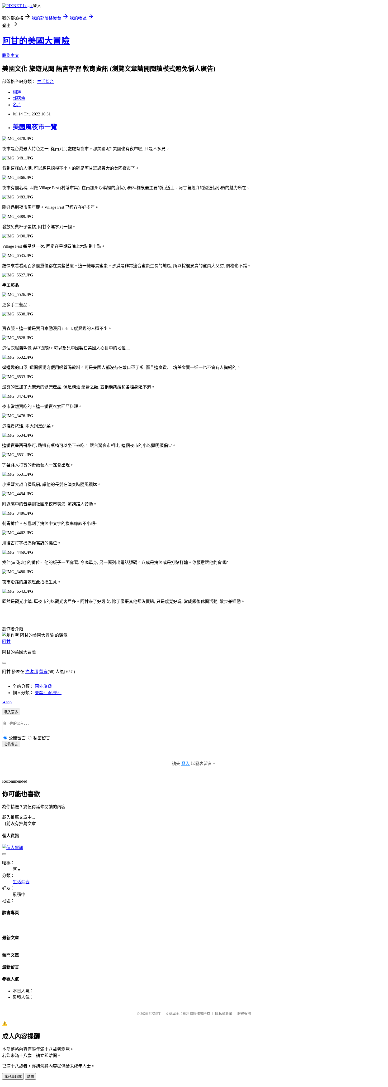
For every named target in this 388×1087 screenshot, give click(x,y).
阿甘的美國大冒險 (36, 41)
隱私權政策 (223, 1014)
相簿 (17, 92)
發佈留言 (11, 744)
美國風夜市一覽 (35, 127)
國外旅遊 (43, 686)
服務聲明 (244, 1014)
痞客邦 (31, 671)
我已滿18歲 (13, 1077)
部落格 (19, 98)
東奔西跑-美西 (48, 692)
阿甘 (6, 641)
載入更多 (11, 712)
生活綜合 (45, 81)
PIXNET (154, 1014)
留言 (43, 671)
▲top (7, 702)
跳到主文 (10, 55)
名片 (17, 105)
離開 (30, 1077)
